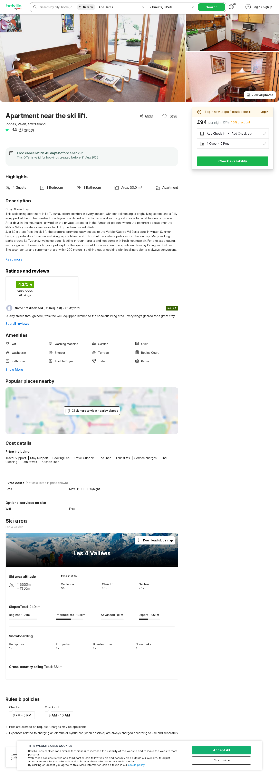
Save (173, 116)
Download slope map (158, 540)
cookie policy (136, 764)
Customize (221, 760)
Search (212, 7)
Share (149, 116)
